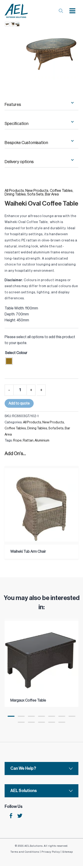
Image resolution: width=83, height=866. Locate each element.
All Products (14, 190)
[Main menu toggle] (72, 11)
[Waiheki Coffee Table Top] (17, 24)
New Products (36, 190)
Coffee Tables (61, 190)
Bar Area (52, 194)
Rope (17, 440)
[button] (11, 716)
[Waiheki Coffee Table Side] (12, 24)
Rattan (28, 440)
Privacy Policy (51, 852)
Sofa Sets (35, 194)
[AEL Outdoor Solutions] (16, 11)
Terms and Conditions (24, 852)
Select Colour (16, 353)
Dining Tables (15, 194)
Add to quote (19, 403)
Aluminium (42, 440)
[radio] (9, 361)
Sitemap (67, 852)
